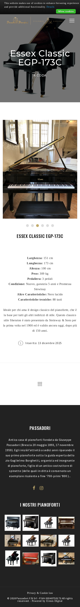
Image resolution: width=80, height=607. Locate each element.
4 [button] (42, 225)
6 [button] (52, 225)
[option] (40, 169)
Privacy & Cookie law (40, 592)
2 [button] (32, 225)
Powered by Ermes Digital (47, 600)
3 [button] (37, 225)
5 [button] (47, 225)
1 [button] (27, 225)
